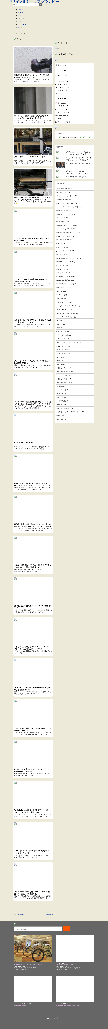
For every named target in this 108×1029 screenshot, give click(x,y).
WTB (57, 320)
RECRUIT (22, 24)
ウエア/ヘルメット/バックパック (66, 342)
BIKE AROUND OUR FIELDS (65, 203)
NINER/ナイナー (61, 269)
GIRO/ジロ (59, 243)
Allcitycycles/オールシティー (65, 196)
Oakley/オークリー (62, 273)
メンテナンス (60, 397)
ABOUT (21, 22)
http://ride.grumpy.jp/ (20, 1005)
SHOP (20, 9)
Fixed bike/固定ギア (62, 240)
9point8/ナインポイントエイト (66, 192)
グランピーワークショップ (64, 382)
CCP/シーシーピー (62, 210)
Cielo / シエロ (60, 218)
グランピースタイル (62, 375)
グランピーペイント (62, 379)
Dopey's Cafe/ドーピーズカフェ (66, 232)
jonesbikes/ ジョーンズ (63, 251)
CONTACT (22, 28)
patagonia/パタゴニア (63, 280)
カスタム (59, 357)
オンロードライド (62, 353)
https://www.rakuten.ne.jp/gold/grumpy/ (67, 1005)
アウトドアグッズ (62, 335)
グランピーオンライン (63, 371)
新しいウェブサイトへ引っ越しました (78, 163)
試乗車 (58, 415)
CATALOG (22, 12)
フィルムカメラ (61, 393)
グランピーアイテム (62, 368)
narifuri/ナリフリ (61, 265)
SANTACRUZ (60, 291)
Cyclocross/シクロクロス (64, 229)
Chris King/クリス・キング (64, 214)
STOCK (21, 18)
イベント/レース (61, 338)
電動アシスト (60, 419)
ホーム (15, 33)
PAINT (20, 15)
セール (58, 386)
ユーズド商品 (60, 401)
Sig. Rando (60, 295)
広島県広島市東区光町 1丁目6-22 (65, 964)
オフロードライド (62, 346)
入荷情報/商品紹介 (62, 408)
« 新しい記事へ (19, 915)
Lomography (60, 254)
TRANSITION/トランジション (65, 313)
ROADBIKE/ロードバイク (64, 284)
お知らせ (59, 327)
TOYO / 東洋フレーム (63, 309)
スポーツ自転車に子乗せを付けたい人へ (78, 177)
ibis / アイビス (60, 247)
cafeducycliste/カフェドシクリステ (67, 207)
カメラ (58, 360)
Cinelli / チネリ (61, 221)
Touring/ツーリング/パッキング (66, 306)
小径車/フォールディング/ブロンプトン (68, 412)
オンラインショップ (62, 349)
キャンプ (59, 364)
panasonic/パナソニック (64, 276)
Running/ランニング (62, 287)
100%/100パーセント (63, 188)
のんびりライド (61, 331)
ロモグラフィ (60, 404)
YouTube (59, 324)
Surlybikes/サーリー (62, 302)
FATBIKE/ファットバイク (64, 236)
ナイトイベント (61, 390)
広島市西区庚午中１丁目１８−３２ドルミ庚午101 (28, 964)
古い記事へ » (48, 915)
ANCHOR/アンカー (62, 199)
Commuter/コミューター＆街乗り (66, 225)
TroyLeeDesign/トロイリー (65, 317)
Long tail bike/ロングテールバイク (67, 258)
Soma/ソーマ (60, 298)
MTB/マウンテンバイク (63, 262)
